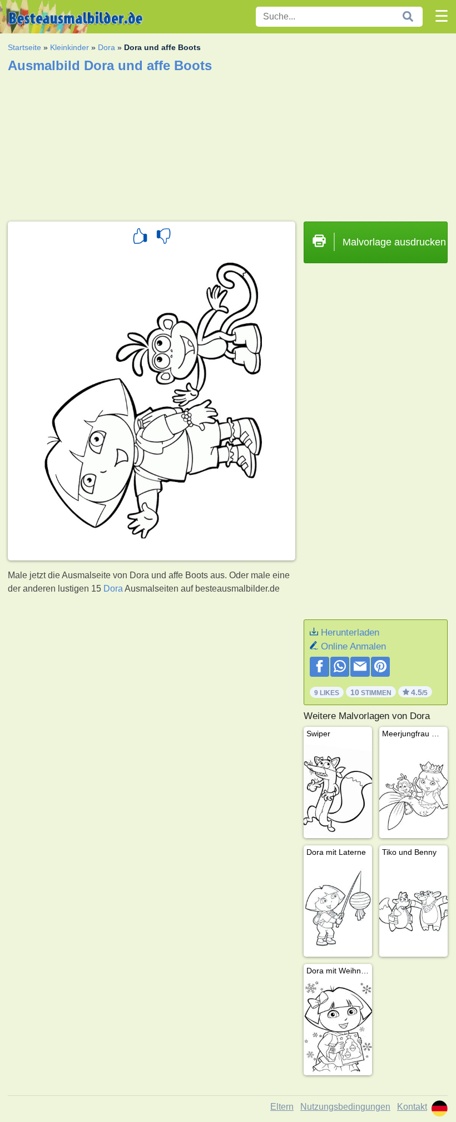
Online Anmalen (353, 646)
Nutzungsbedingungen (345, 1106)
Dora (106, 47)
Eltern (282, 1106)
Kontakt (412, 1106)
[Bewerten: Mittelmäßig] (163, 237)
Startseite (24, 47)
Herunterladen (350, 632)
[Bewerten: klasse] (140, 237)
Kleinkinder (69, 47)
